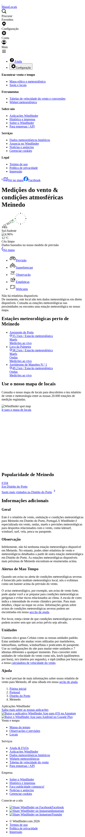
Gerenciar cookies (20, 150)
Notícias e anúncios (21, 147)
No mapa (9, 250)
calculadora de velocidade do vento (33, 663)
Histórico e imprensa (22, 119)
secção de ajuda (39, 612)
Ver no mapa (16, 180)
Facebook (34, 180)
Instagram (58, 811)
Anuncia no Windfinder (24, 143)
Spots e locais (17, 85)
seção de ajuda (68, 682)
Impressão (15, 171)
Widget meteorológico (23, 102)
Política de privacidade (23, 168)
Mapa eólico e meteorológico (27, 81)
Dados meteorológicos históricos (29, 140)
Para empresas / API (22, 126)
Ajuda (18, 61)
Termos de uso (18, 164)
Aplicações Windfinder (23, 115)
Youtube (57, 814)
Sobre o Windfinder (21, 123)
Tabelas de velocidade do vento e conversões (37, 98)
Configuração (23, 67)
